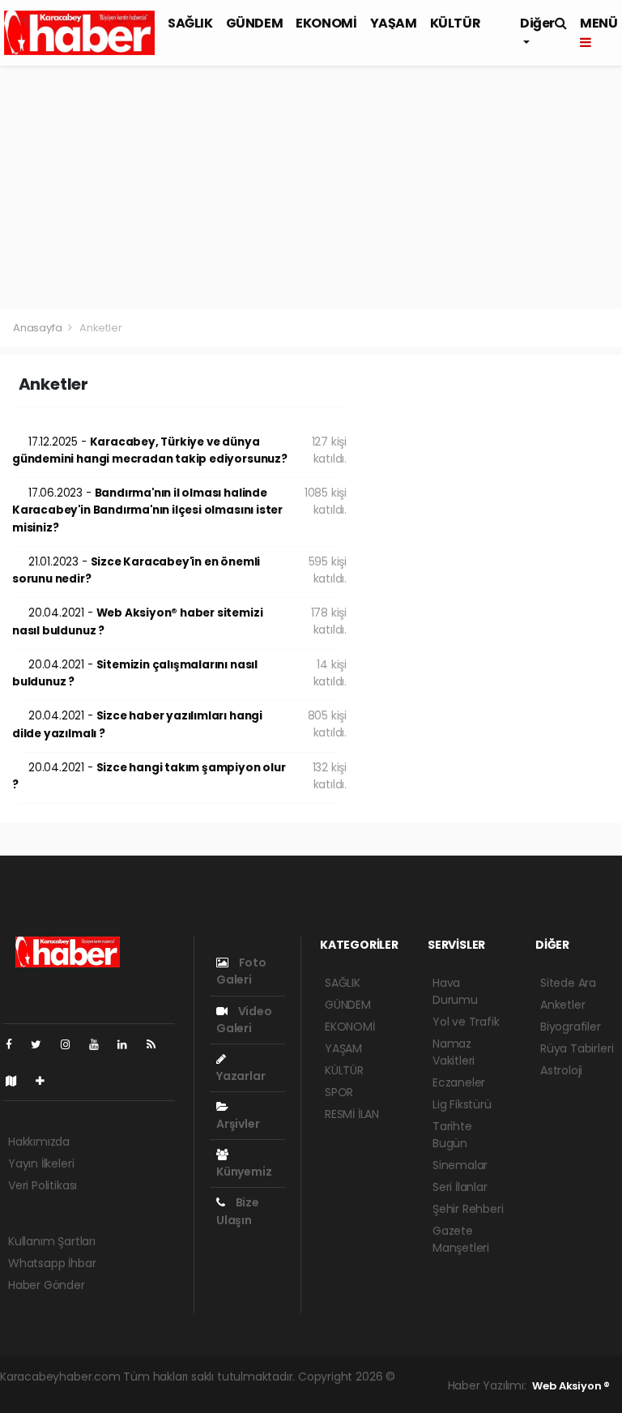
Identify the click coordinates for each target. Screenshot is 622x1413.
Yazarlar (240, 1076)
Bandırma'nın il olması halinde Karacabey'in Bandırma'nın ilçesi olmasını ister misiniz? (147, 510)
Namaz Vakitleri (453, 1052)
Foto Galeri (241, 971)
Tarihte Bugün (452, 1134)
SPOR (339, 1092)
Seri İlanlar (460, 1187)
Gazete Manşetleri (460, 1239)
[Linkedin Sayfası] (128, 1044)
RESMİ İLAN (352, 1114)
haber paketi (78, 1393)
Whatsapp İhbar (52, 1263)
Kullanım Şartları (52, 1241)
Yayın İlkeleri (41, 1163)
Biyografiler (570, 1026)
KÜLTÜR (455, 23)
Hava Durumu (455, 991)
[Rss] (157, 1044)
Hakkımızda (39, 1141)
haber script (296, 1393)
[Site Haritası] (18, 1081)
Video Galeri (244, 1019)
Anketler (562, 1005)
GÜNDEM (254, 23)
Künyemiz (243, 1171)
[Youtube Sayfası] (100, 1044)
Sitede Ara (568, 983)
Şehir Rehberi (468, 1209)
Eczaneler (458, 1082)
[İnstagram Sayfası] (72, 1044)
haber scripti (150, 1393)
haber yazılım (224, 1393)
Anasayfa (38, 327)
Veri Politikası (42, 1185)
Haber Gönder (46, 1285)
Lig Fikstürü (462, 1104)
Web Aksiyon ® (571, 1386)
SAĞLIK (190, 23)
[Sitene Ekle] (47, 1081)
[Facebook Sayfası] (15, 1044)
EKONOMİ (326, 23)
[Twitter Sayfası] (42, 1044)
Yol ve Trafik (466, 1022)
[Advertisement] (311, 187)
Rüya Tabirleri (576, 1048)
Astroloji (561, 1070)
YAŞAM (393, 23)
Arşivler (237, 1124)
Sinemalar (460, 1165)
